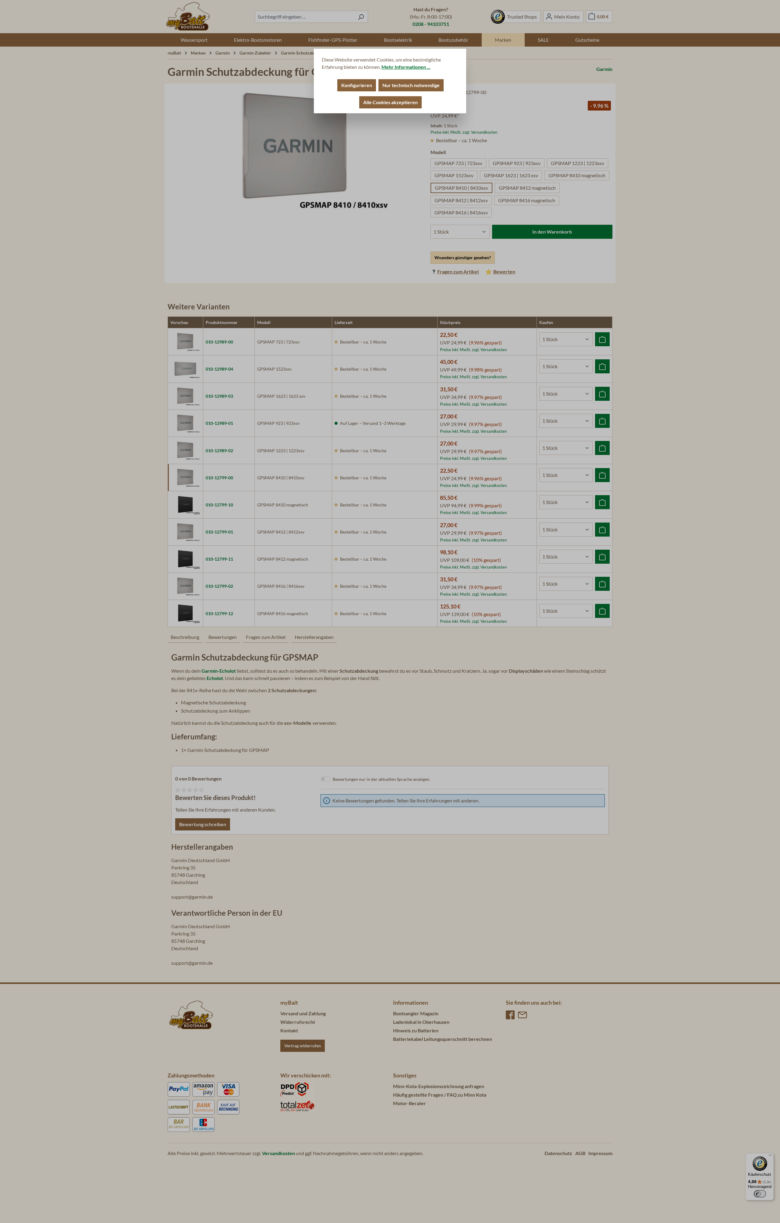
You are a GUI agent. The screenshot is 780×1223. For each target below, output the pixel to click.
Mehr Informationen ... (406, 67)
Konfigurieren (356, 85)
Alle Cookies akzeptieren (390, 102)
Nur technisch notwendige (411, 85)
